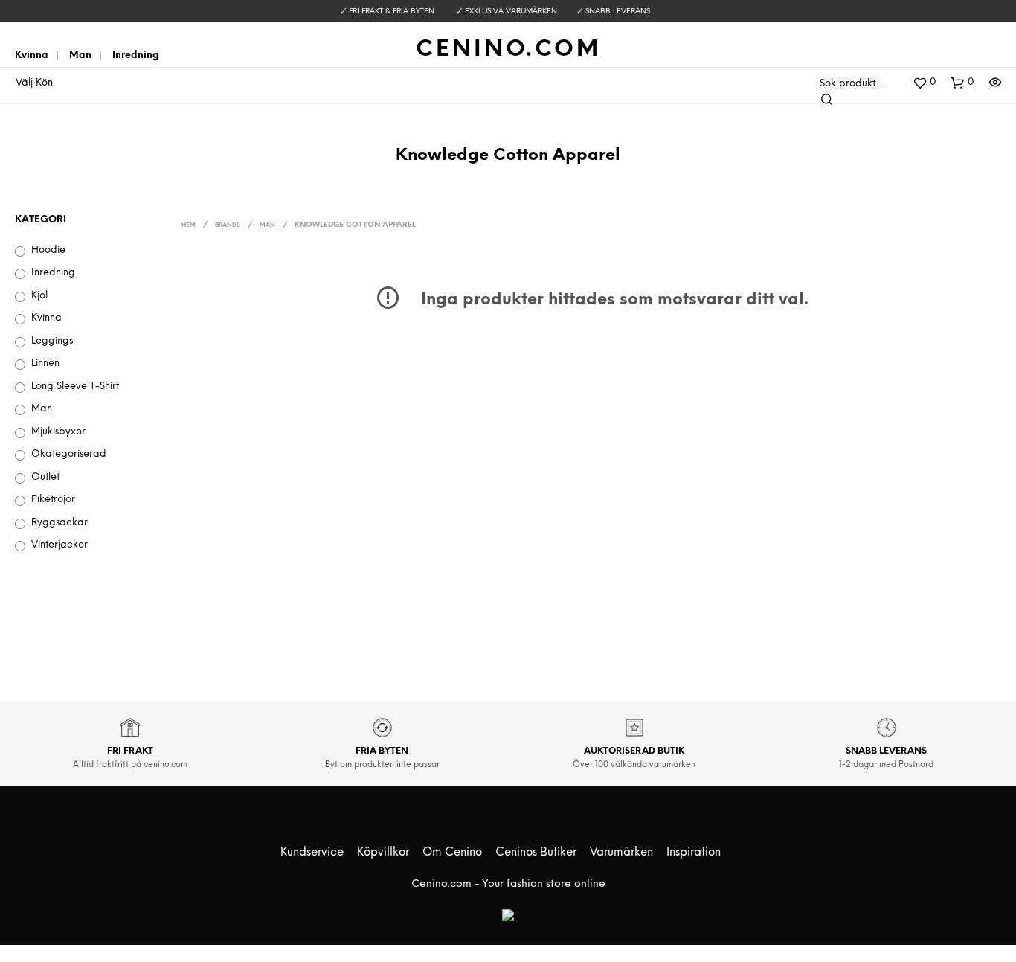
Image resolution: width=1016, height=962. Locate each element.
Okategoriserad (68, 454)
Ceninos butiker (535, 853)
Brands (227, 225)
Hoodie (48, 250)
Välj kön (34, 83)
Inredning (135, 55)
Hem (188, 225)
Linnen (45, 363)
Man (80, 55)
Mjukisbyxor (58, 432)
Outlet (45, 477)
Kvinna (31, 55)
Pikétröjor (53, 499)
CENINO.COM (508, 50)
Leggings (52, 341)
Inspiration (693, 853)
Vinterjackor (59, 545)
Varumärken (621, 853)
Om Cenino (452, 853)
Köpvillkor (383, 853)
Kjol (39, 296)
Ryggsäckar (59, 523)
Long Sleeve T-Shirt (75, 386)
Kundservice (312, 853)
